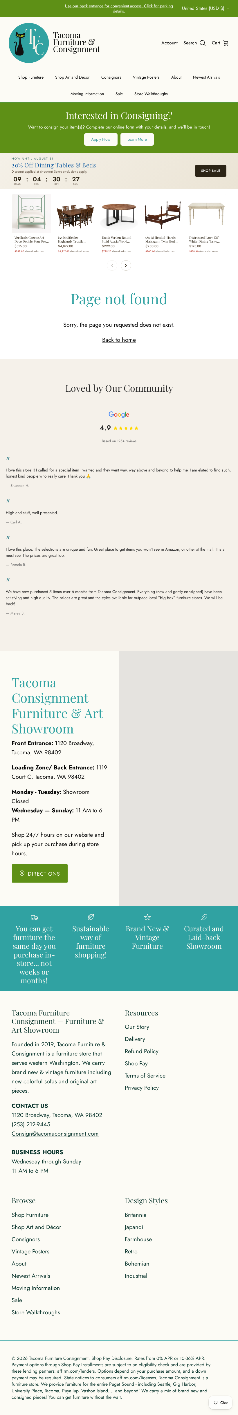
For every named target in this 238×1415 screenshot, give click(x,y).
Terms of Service (145, 1075)
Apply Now (101, 139)
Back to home (119, 340)
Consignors (111, 77)
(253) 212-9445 (31, 1124)
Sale (119, 94)
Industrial (136, 1276)
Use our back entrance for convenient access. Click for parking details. (119, 8)
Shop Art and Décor (72, 77)
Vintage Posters (146, 77)
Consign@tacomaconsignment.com (55, 1134)
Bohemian (137, 1263)
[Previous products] (112, 265)
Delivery (135, 1039)
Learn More (137, 139)
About (176, 77)
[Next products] (126, 265)
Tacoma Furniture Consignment (59, 1358)
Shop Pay (136, 1063)
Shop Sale (210, 170)
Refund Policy (141, 1051)
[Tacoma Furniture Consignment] (54, 43)
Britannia (136, 1215)
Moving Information (87, 94)
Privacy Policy (142, 1088)
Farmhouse (138, 1239)
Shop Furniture (31, 77)
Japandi (134, 1227)
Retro (131, 1251)
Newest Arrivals (206, 77)
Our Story (137, 1027)
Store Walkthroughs (151, 94)
